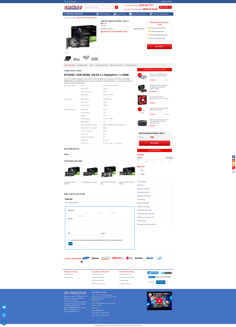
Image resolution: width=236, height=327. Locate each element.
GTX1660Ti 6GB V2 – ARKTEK (70, 183)
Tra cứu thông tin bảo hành (126, 277)
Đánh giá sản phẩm (131, 65)
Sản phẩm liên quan (101, 65)
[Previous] (67, 37)
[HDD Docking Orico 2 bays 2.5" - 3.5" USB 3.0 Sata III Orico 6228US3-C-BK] (142, 123)
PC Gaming (141, 199)
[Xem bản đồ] (95, 300)
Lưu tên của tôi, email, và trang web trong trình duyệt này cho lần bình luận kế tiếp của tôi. (97, 240)
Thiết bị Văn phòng (143, 206)
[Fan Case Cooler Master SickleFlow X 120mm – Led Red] (142, 100)
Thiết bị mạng (141, 221)
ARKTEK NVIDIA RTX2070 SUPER (126, 183)
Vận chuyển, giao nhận (98, 280)
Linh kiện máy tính (143, 192)
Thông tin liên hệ (68, 277)
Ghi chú (70, 218)
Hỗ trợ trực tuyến (71, 1)
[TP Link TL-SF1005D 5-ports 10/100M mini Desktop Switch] (142, 77)
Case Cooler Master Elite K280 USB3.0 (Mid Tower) (159, 109)
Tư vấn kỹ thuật (123, 280)
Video (91, 65)
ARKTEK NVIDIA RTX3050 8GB (108, 183)
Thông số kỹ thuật (69, 65)
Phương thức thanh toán (98, 283)
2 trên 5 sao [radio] (81, 213)
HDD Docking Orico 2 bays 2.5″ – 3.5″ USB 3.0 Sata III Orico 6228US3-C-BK (159, 121)
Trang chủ (66, 18)
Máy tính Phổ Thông (143, 196)
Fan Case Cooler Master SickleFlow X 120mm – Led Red (159, 97)
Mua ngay (159, 46)
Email (103, 233)
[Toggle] (171, 182)
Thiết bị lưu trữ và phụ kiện (146, 213)
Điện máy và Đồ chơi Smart (146, 224)
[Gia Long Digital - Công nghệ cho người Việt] (73, 7)
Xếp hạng (71, 210)
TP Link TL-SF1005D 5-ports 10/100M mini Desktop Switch (158, 74)
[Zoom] (66, 52)
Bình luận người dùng (116, 65)
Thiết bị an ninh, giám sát (145, 217)
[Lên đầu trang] (234, 172)
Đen (142, 170)
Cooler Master (141, 182)
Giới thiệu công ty (69, 274)
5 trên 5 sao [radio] (72, 216)
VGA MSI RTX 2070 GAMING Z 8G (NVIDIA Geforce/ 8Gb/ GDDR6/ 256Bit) (159, 87)
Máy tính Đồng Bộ (143, 203)
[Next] (95, 37)
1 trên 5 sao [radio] (71, 213)
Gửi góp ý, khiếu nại (124, 283)
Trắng (142, 174)
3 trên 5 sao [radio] (93, 213)
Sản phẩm (73, 18)
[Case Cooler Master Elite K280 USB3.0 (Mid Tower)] (142, 111)
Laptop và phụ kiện (143, 189)
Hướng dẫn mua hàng (125, 274)
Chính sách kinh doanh (98, 277)
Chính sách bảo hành (97, 274)
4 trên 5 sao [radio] (106, 213)
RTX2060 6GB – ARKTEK (89, 182)
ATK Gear (140, 185)
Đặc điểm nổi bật (82, 65)
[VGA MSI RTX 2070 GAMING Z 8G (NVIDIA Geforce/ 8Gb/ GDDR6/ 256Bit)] (142, 88)
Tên (69, 233)
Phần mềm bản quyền (144, 210)
